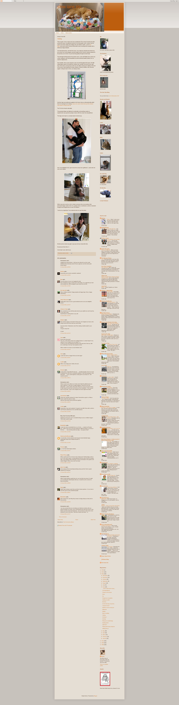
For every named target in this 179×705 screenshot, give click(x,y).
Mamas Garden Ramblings (107, 514)
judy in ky (62, 467)
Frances (62, 369)
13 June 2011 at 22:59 (65, 462)
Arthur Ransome (64, 299)
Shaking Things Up (111, 475)
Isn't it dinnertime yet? (106, 524)
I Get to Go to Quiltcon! (112, 487)
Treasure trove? (105, 605)
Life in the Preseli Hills (106, 450)
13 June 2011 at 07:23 (65, 365)
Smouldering (110, 387)
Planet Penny (63, 454)
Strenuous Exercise (111, 302)
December (105, 575)
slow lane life (69, 6)
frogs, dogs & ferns (106, 556)
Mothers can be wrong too (108, 607)
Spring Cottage (105, 397)
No (103, 596)
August (104, 583)
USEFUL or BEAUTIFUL (107, 290)
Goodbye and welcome (106, 525)
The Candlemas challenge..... (113, 463)
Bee (61, 279)
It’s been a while (105, 398)
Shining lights (110, 291)
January (105, 638)
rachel (102, 656)
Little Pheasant (105, 497)
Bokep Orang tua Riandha (106, 314)
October (105, 579)
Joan (61, 353)
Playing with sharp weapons (108, 626)
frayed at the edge (105, 333)
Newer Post (60, 519)
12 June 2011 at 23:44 (65, 315)
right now (109, 366)
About (57, 32)
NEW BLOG (104, 498)
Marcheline (63, 496)
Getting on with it (106, 599)
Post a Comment (62, 516)
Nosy (103, 594)
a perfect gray (104, 415)
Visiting (59, 39)
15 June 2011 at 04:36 (65, 501)
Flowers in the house (107, 592)
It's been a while (110, 377)
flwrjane (62, 319)
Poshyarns (104, 376)
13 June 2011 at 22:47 (65, 450)
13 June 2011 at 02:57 (65, 357)
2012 (103, 571)
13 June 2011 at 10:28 (65, 411)
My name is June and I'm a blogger (108, 407)
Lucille (62, 361)
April (104, 632)
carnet (102, 504)
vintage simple (104, 545)
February (105, 636)
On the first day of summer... (108, 603)
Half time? (104, 624)
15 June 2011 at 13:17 (65, 514)
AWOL (102, 287)
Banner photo (69, 32)
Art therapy (109, 451)
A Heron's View (64, 309)
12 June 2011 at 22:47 (65, 304)
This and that (110, 546)
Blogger (95, 695)
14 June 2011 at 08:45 (65, 483)
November (105, 577)
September (105, 581)
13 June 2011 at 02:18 (65, 349)
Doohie (62, 271)
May (104, 630)
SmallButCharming (105, 427)
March (104, 634)
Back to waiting (105, 613)
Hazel (61, 487)
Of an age (109, 441)
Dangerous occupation (107, 598)
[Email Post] (71, 253)
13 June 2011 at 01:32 (65, 333)
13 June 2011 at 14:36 (65, 442)
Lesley (62, 406)
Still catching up (104, 267)
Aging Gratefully (105, 406)
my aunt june (104, 486)
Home (62, 32)
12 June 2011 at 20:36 (65, 275)
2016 (103, 570)
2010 (103, 640)
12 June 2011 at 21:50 (65, 285)
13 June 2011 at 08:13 (65, 377)
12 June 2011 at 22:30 (65, 295)
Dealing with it (105, 622)
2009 (103, 642)
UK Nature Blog (105, 559)
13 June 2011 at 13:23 (65, 420)
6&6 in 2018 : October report (107, 335)
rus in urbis (104, 365)
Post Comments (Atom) (68, 522)
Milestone (104, 609)
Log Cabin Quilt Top (111, 228)
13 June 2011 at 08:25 (65, 391)
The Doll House (105, 533)
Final (102, 259)
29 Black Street (105, 238)
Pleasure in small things (107, 620)
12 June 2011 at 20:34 (65, 267)
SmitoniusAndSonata (65, 436)
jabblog (103, 218)
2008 (103, 644)
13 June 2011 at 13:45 (65, 431)
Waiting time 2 (105, 628)
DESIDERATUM (105, 227)
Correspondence (106, 590)
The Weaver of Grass (106, 258)
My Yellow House (105, 312)
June (61, 337)
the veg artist (63, 290)
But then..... (105, 601)
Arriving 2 (104, 617)
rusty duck (104, 286)
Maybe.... (104, 611)
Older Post (93, 519)
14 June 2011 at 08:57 (65, 492)
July (104, 585)
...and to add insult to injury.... (108, 588)
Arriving (104, 619)
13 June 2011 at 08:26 (65, 402)
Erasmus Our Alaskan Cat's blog (109, 322)
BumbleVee (63, 425)
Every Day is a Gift (105, 474)
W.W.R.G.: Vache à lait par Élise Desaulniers (110, 505)
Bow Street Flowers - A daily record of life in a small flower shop (110, 440)
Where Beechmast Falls (107, 353)
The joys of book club (105, 249)
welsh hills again (105, 248)
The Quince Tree (105, 343)
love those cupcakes (106, 266)
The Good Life (104, 562)
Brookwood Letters (106, 386)
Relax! (108, 219)
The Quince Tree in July (112, 344)
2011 (103, 573)
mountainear (63, 395)
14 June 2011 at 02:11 (65, 472)
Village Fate (104, 275)
